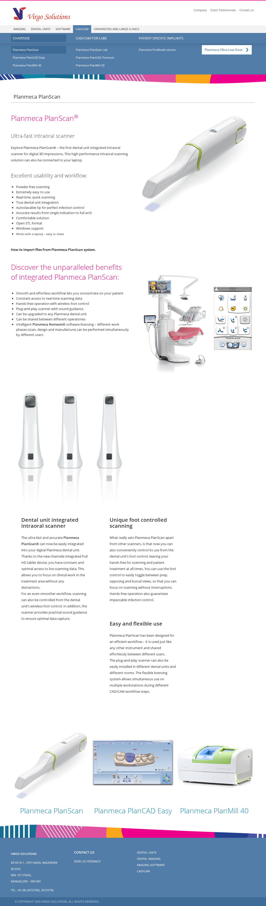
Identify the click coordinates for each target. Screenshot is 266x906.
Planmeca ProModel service (157, 50)
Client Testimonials (223, 10)
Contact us (247, 10)
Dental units (40, 29)
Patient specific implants (161, 38)
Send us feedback (87, 861)
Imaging (20, 29)
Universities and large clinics (116, 29)
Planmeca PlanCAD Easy (29, 57)
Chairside (21, 38)
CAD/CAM (82, 29)
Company (200, 10)
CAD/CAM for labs (91, 38)
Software (63, 29)
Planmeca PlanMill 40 (27, 65)
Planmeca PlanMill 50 (90, 65)
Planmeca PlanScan (26, 50)
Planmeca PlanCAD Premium (95, 57)
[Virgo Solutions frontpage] (41, 14)
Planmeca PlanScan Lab (92, 50)
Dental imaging (149, 859)
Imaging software (151, 865)
